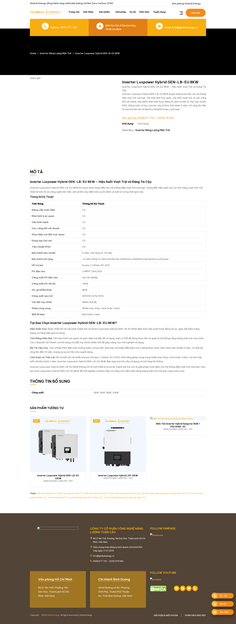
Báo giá (195, 12)
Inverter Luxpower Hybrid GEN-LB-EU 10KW (58, 477)
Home (33, 53)
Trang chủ (73, 12)
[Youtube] (189, 588)
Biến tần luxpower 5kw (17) (71, 493)
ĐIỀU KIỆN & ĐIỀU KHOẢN (166, 615)
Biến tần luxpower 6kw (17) (97, 493)
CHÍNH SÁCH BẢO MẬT (195, 615)
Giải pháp (120, 12)
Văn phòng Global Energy (186, 3)
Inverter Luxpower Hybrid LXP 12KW (118, 475)
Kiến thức (144, 12)
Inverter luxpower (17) (58, 497)
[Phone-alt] (195, 588)
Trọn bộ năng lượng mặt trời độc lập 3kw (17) (124, 497)
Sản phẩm (104, 12)
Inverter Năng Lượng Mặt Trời (55, 53)
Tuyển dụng (159, 12)
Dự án (133, 12)
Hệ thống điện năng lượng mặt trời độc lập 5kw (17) (165, 493)
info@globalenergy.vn (185, 27)
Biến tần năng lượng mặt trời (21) (126, 493)
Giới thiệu (88, 12)
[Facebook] (176, 588)
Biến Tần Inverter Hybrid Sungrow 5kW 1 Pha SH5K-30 (178, 425)
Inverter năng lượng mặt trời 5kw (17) (86, 497)
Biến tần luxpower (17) (47, 493)
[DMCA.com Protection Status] (158, 588)
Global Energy (53, 615)
